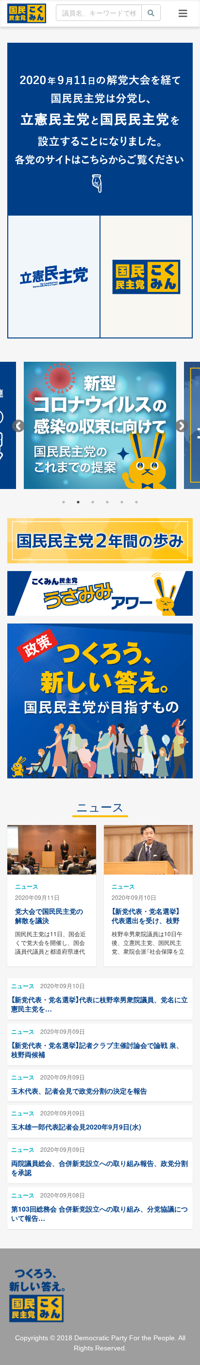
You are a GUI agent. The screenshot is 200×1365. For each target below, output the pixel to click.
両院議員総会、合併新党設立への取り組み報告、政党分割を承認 (99, 1168)
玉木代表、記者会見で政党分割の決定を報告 (79, 1090)
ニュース (100, 807)
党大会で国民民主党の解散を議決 (49, 916)
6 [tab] (136, 502)
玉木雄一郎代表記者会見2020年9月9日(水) (76, 1126)
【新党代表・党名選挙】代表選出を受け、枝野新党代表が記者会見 (146, 920)
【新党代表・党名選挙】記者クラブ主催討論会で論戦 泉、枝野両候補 (97, 1050)
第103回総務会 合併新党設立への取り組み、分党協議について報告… (99, 1213)
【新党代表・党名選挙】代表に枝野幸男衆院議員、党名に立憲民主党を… (99, 1004)
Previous (18, 426)
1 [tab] (63, 502)
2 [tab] (78, 502)
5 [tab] (122, 502)
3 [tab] (93, 502)
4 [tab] (107, 502)
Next (181, 426)
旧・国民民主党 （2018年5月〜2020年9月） (26, 12)
